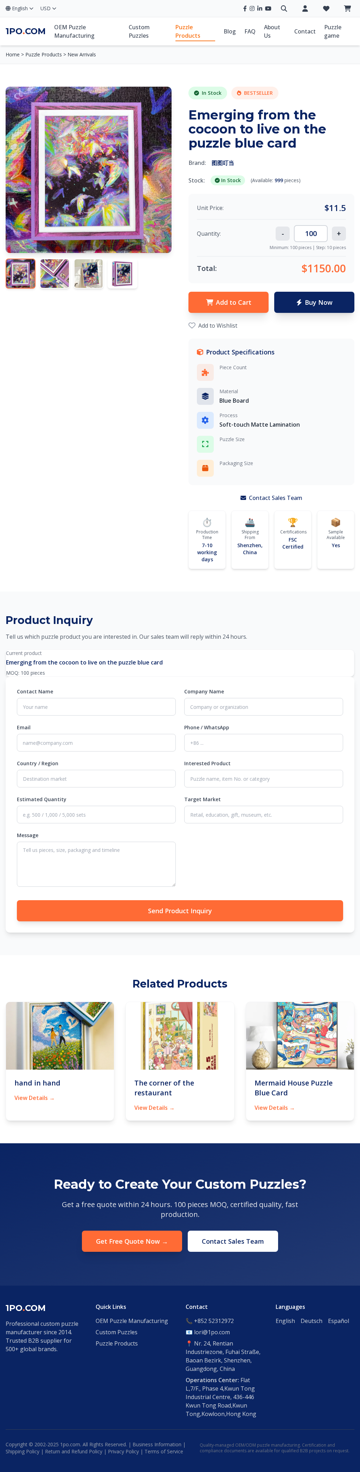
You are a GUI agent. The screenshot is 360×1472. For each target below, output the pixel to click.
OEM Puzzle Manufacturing (74, 31)
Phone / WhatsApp (206, 727)
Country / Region (37, 763)
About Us (272, 31)
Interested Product (207, 763)
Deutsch (311, 1321)
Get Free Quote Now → (132, 1241)
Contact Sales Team (275, 498)
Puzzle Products (187, 31)
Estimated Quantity (41, 799)
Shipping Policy (22, 1451)
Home (13, 54)
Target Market (202, 799)
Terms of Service (163, 1451)
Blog (230, 31)
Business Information (157, 1444)
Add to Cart (233, 302)
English (285, 1321)
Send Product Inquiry (180, 911)
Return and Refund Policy (73, 1451)
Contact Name (35, 691)
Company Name (204, 691)
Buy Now (319, 302)
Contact (305, 31)
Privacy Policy (123, 1451)
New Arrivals (82, 54)
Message (27, 835)
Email (24, 727)
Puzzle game (332, 31)
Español (338, 1321)
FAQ (250, 31)
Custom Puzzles (139, 31)
